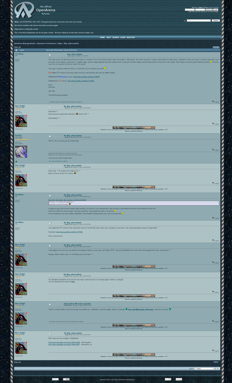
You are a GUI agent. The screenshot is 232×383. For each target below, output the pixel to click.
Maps (60, 43)
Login (122, 37)
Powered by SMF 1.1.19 (106, 379)
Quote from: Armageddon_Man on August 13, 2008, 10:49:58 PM (67, 200)
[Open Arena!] (16, 162)
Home (102, 37)
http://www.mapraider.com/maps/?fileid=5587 (64, 344)
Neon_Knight (20, 106)
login (210, 7)
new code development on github (57, 161)
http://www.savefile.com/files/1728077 (86, 77)
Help (109, 37)
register (216, 7)
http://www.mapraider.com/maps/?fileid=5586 (64, 342)
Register (131, 37)
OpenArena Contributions (46, 43)
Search (115, 37)
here (73, 282)
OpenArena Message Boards (24, 43)
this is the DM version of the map (140, 309)
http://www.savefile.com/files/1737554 (81, 81)
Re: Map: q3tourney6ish (73, 106)
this (141, 131)
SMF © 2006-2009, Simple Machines (124, 379)
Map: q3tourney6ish (71, 43)
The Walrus (19, 54)
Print (216, 47)
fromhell (18, 135)
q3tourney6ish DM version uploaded (77, 304)
